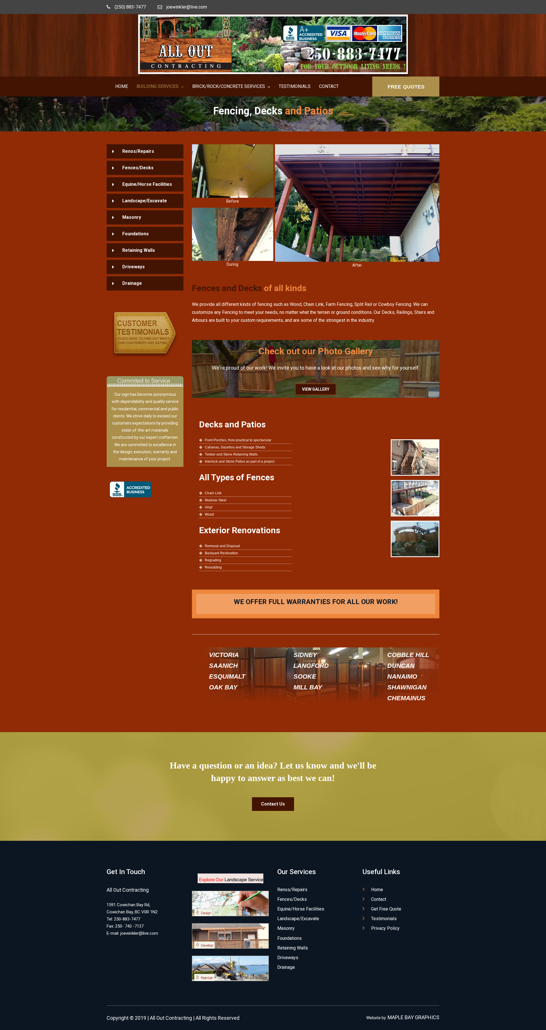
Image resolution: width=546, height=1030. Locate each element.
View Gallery (315, 389)
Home (121, 86)
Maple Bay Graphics (413, 1017)
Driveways (133, 266)
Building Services (157, 86)
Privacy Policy (385, 928)
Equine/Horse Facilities (147, 184)
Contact (329, 86)
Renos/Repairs (138, 151)
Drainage (132, 283)
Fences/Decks (138, 167)
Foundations (135, 233)
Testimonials (295, 86)
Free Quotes (406, 87)
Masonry (131, 217)
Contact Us (273, 804)
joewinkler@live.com (186, 7)
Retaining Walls (138, 250)
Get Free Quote (386, 909)
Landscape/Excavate (144, 200)
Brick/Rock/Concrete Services (228, 86)
